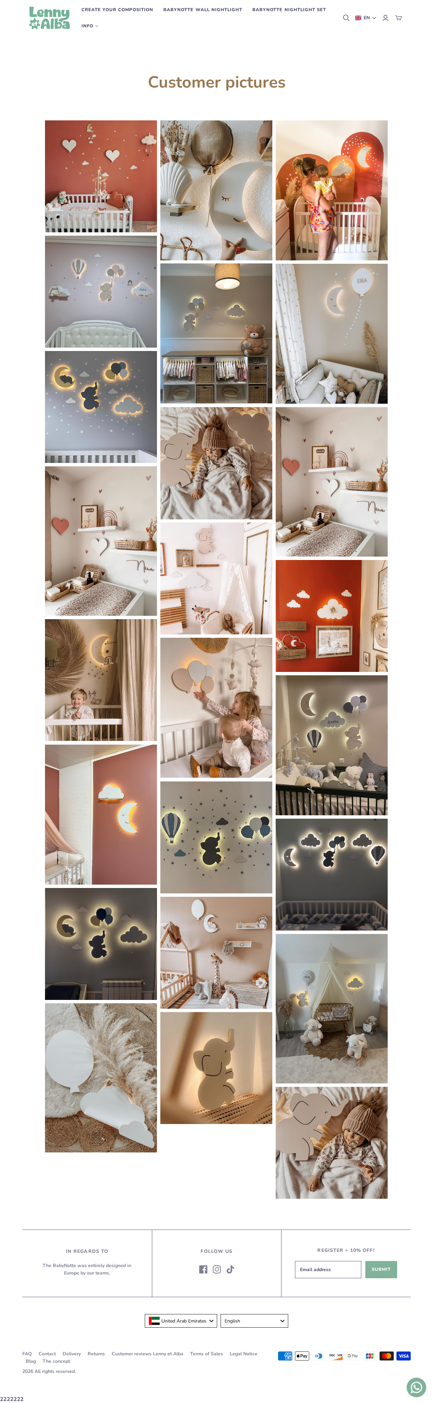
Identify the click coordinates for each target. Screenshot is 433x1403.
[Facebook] (203, 1269)
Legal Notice (243, 1354)
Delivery (72, 1354)
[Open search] (346, 18)
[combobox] (181, 1321)
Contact (47, 1354)
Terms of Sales (206, 1354)
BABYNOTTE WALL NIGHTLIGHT (202, 10)
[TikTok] (230, 1269)
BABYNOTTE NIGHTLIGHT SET (289, 10)
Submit (381, 1269)
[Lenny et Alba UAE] (49, 18)
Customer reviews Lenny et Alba (147, 1354)
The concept (56, 1361)
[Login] (385, 18)
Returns (96, 1354)
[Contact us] (416, 1387)
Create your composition (117, 10)
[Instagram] (217, 1269)
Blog (31, 1361)
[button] (366, 18)
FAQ (27, 1354)
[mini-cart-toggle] (398, 18)
